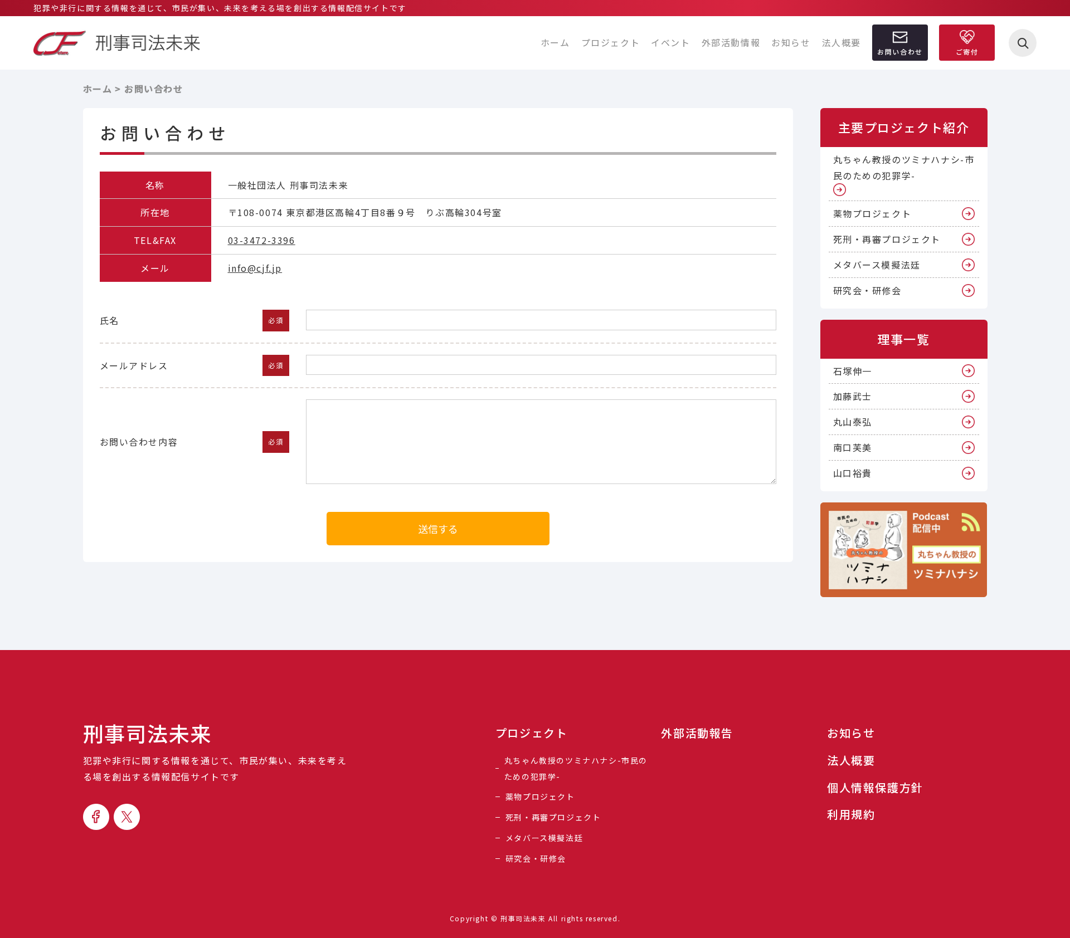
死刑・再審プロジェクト (887, 239)
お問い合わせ (900, 51)
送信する (438, 528)
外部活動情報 (731, 42)
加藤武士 (852, 396)
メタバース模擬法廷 (877, 264)
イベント (670, 42)
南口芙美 (852, 447)
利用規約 (851, 814)
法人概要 (841, 42)
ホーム (555, 42)
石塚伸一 (852, 371)
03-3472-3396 (261, 240)
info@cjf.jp (255, 268)
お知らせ (790, 42)
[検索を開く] (1023, 43)
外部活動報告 (697, 733)
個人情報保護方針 (875, 787)
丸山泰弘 (852, 421)
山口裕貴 (852, 473)
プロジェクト (610, 42)
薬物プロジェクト (872, 213)
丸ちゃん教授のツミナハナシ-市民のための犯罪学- (904, 167)
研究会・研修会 (867, 290)
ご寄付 (967, 51)
